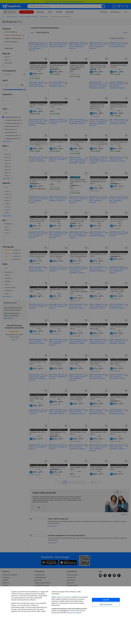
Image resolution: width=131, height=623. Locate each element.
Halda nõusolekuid (106, 604)
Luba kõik (106, 600)
